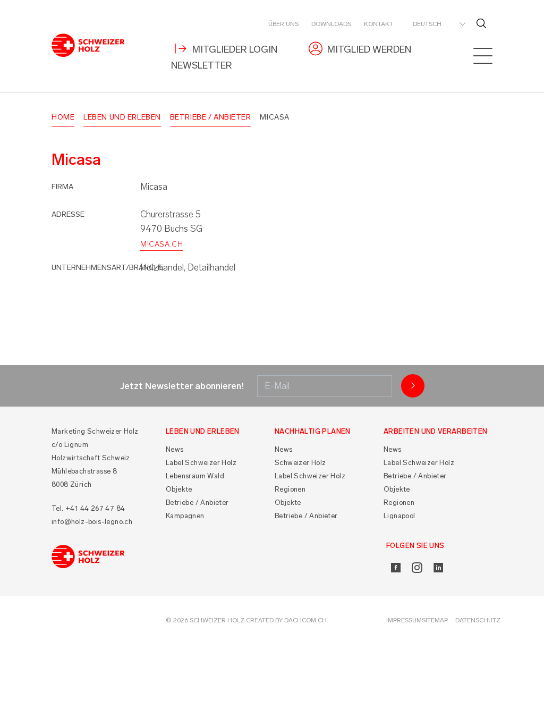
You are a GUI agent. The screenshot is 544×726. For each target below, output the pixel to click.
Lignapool (399, 516)
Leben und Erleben (122, 117)
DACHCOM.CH (305, 620)
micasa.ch (161, 244)
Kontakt (378, 24)
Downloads (331, 24)
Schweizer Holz (300, 463)
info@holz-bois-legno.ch (92, 522)
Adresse (68, 214)
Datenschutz (477, 620)
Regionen (290, 489)
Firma (62, 186)
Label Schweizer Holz (201, 463)
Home (63, 117)
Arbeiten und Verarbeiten (436, 431)
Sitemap (435, 620)
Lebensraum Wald (195, 476)
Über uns (283, 24)
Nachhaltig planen (313, 431)
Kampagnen (185, 516)
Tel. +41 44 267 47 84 (88, 508)
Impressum (404, 620)
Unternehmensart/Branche (108, 267)
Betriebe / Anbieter (210, 117)
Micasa (274, 117)
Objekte (179, 489)
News (175, 449)
